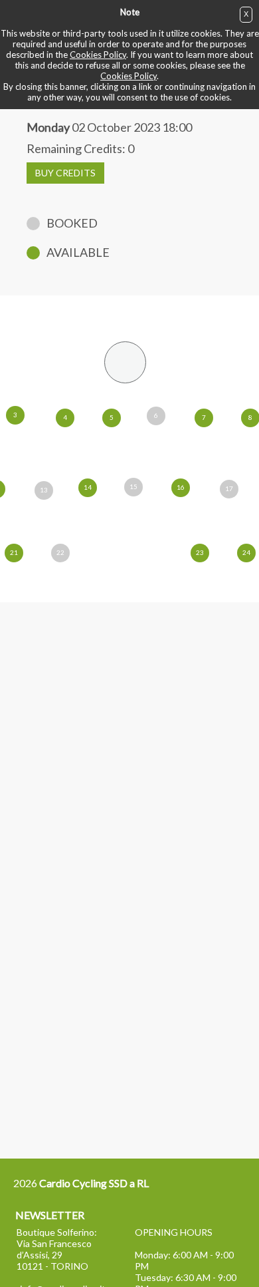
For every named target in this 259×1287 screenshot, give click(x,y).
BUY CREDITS (65, 172)
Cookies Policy (98, 54)
